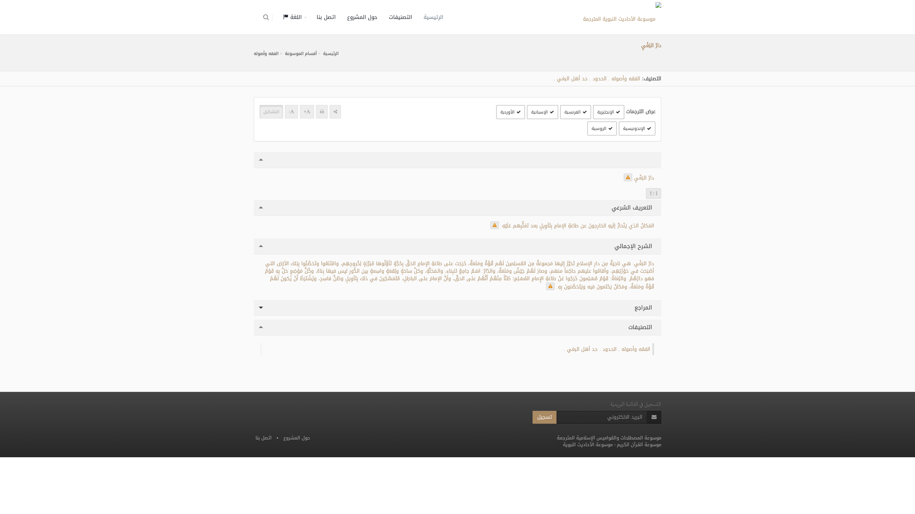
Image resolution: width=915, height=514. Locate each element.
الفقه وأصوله (266, 53)
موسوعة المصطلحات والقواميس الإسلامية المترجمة (609, 437)
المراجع (644, 307)
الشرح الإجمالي (634, 246)
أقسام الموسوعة (301, 53)
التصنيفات (400, 17)
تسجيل (544, 417)
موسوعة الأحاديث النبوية (588, 444)
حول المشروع (362, 17)
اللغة (295, 17)
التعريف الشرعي (633, 207)
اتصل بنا (326, 17)
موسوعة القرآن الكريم (639, 444)
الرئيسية (433, 17)
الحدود (600, 79)
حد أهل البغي (572, 79)
